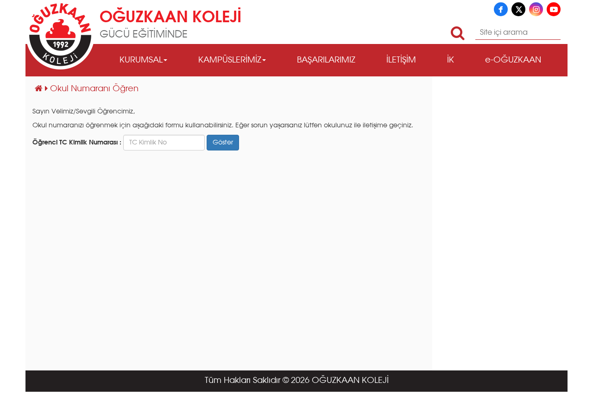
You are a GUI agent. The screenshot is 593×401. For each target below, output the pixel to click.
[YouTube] (554, 9)
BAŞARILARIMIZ (326, 60)
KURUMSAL (141, 60)
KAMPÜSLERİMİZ (229, 60)
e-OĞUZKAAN (513, 60)
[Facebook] (501, 9)
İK (450, 60)
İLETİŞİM (401, 60)
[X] (518, 9)
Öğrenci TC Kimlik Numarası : (76, 142)
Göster (223, 142)
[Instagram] (536, 9)
